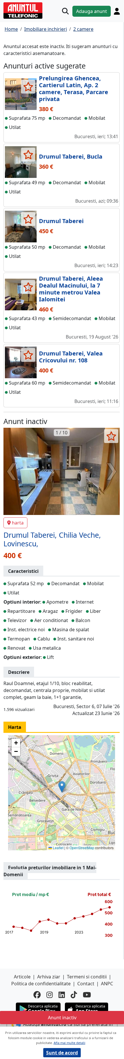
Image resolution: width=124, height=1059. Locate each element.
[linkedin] (62, 994)
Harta (14, 727)
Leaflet (57, 847)
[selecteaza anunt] (28, 87)
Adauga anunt (91, 11)
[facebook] (37, 994)
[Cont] (116, 11)
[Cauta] (65, 11)
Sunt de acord (62, 1053)
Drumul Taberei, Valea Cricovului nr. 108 (71, 356)
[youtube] (87, 994)
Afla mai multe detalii (69, 1043)
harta (18, 523)
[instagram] (49, 994)
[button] (61, 787)
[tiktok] (74, 994)
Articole (22, 977)
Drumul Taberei (61, 221)
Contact (85, 983)
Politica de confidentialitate (41, 983)
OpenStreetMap (81, 847)
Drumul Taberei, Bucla (70, 156)
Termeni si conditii (87, 977)
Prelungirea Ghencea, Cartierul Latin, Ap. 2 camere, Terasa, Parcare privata (73, 88)
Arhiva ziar (48, 977)
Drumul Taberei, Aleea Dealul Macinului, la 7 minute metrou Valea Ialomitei (71, 289)
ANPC (107, 983)
